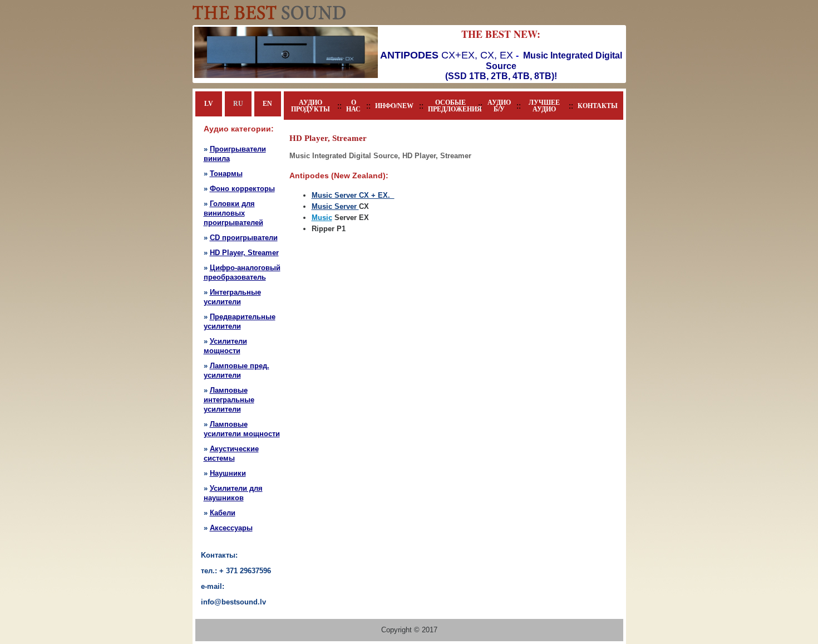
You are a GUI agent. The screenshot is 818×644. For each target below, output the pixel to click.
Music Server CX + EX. (353, 195)
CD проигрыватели (244, 237)
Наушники (228, 473)
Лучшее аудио (544, 106)
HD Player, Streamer (244, 252)
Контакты (598, 106)
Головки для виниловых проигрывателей (233, 213)
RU (238, 104)
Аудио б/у (499, 106)
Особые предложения (450, 106)
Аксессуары (231, 528)
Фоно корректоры (242, 188)
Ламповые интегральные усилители (229, 399)
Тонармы (226, 173)
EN (267, 104)
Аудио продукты (310, 106)
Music (322, 217)
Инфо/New (394, 106)
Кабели (222, 513)
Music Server (335, 206)
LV (208, 104)
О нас (353, 106)
